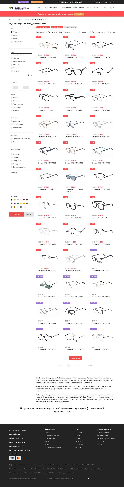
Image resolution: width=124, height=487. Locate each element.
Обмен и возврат (102, 435)
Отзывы (106, 2)
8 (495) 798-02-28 (62, 2)
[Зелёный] (18, 203)
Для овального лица (19, 167)
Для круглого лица (18, 164)
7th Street (16, 58)
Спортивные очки (50, 438)
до (21, 87)
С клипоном (16, 154)
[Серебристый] (18, 200)
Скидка (112, 32)
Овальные (16, 101)
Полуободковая (18, 124)
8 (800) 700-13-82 (76, 2)
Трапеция (16, 110)
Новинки (83, 32)
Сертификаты (79, 441)
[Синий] (27, 200)
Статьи (99, 444)
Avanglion (16, 71)
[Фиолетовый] (15, 203)
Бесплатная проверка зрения (106, 438)
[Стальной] (21, 207)
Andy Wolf (16, 65)
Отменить (29, 214)
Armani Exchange (18, 68)
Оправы (39, 7)
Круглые (15, 98)
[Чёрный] (12, 200)
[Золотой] (15, 200)
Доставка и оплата (103, 432)
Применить (16, 214)
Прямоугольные (18, 104)
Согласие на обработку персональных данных (23, 478)
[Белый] (21, 200)
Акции (96, 7)
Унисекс (15, 38)
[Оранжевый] (24, 203)
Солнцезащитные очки (52, 7)
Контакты (112, 2)
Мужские (16, 32)
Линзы (47, 441)
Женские (15, 35)
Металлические (18, 142)
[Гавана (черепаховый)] (24, 200)
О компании (98, 2)
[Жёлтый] (21, 203)
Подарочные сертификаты (53, 447)
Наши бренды (79, 444)
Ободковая (16, 121)
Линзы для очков (78, 7)
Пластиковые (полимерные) (21, 139)
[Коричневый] (27, 203)
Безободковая (17, 128)
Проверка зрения (37, 2)
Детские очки (66, 7)
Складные (16, 157)
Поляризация (17, 161)
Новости (77, 435)
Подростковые (17, 42)
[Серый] (12, 207)
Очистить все (71, 27)
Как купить (100, 441)
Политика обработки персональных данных (60, 478)
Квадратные (16, 107)
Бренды (89, 7)
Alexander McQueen (19, 61)
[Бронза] (15, 207)
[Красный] (12, 203)
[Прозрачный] (18, 207)
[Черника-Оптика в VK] (88, 479)
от (11, 87)
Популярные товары (98, 32)
